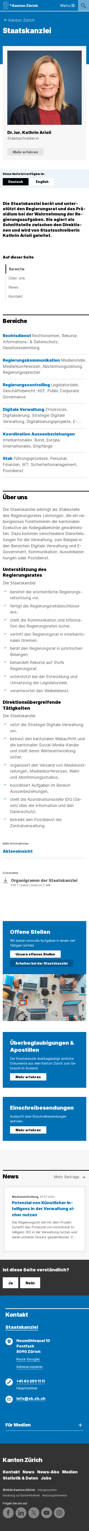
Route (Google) (28, 1359)
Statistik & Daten (20, 1478)
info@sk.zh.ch (30, 1398)
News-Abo (48, 1472)
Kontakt (15, 296)
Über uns (16, 278)
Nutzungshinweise (54, 1495)
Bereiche (16, 269)
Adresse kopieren (29, 1367)
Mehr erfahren (25, 152)
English (42, 182)
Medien (70, 1472)
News (13, 287)
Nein (30, 1283)
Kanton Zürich (21, 20)
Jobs (46, 1478)
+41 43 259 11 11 (30, 1381)
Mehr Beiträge (66, 1177)
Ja (10, 1283)
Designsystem (47, 1490)
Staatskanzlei (21, 1327)
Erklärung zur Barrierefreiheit (21, 1495)
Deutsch (16, 182)
